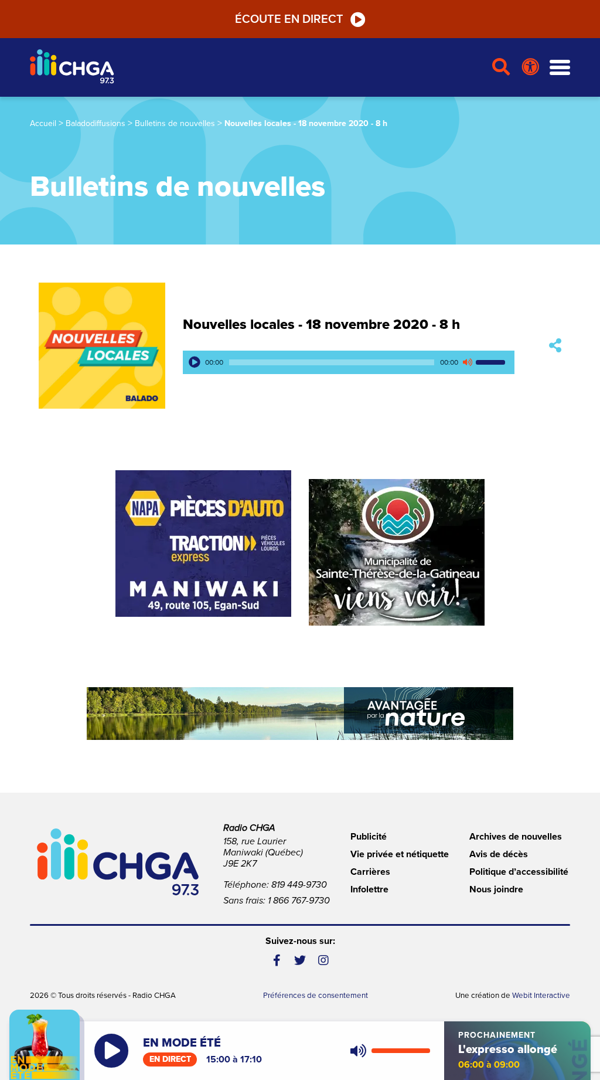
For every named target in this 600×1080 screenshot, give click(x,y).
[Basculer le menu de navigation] (560, 67)
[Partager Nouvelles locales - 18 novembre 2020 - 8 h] (555, 345)
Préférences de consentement (315, 995)
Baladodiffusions (95, 123)
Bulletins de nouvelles (175, 123)
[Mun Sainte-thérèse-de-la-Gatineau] (397, 552)
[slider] (492, 362)
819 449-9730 (299, 885)
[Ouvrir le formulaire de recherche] (501, 67)
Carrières (370, 872)
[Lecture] (194, 362)
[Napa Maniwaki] (203, 543)
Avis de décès (498, 854)
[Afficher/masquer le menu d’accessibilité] (530, 67)
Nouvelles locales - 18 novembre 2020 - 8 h (321, 324)
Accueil (43, 123)
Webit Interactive (541, 995)
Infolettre (369, 889)
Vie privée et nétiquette (399, 854)
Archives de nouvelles (515, 837)
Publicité (368, 837)
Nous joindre (496, 889)
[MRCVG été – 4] (300, 713)
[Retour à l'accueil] (256, 67)
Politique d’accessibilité (518, 872)
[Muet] (467, 362)
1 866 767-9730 (299, 900)
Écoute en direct (289, 19)
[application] (348, 362)
